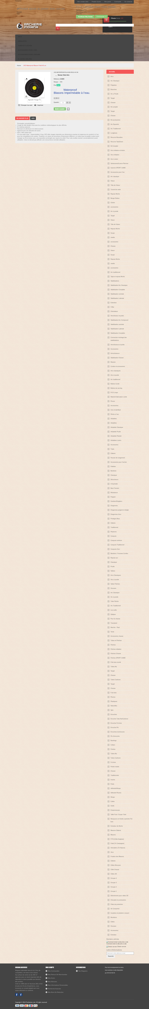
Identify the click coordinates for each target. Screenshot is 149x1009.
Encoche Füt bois (116, 723)
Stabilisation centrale (117, 294)
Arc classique (115, 176)
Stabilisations (115, 281)
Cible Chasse (115, 869)
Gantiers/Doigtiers (116, 501)
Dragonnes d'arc (116, 514)
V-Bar (112, 307)
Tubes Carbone (116, 679)
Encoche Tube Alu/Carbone (119, 719)
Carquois (113, 536)
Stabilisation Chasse (117, 357)
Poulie (113, 566)
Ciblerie (113, 453)
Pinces (113, 401)
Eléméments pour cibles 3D (119, 895)
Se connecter (128, 1)
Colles (113, 801)
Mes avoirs (51, 978)
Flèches (113, 645)
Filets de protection (117, 904)
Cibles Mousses (116, 865)
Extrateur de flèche (117, 826)
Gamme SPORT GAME (118, 168)
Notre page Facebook (16, 994)
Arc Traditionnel (116, 128)
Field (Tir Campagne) (117, 843)
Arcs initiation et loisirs (118, 150)
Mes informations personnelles (58, 985)
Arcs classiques (116, 371)
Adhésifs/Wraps (116, 788)
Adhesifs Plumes (116, 793)
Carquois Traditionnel (117, 545)
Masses (113, 362)
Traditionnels (115, 775)
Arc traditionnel (115, 272)
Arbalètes (114, 418)
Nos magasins (82, 971)
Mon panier (107, 1)
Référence (57, 79)
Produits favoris (96, 1)
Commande (117, 1)
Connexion (18, 1)
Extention (114, 302)
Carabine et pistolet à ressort (120, 913)
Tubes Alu (114, 666)
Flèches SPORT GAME (118, 658)
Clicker (113, 202)
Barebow (113, 471)
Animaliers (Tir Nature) (118, 848)
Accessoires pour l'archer (119, 462)
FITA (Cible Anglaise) (117, 839)
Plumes (113, 697)
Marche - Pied (115, 627)
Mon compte (50, 967)
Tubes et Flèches (116, 640)
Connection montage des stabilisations (119, 339)
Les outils (114, 610)
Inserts (113, 779)
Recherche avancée (54, 988)
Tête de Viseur (115, 185)
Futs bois (113, 692)
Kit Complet (114, 146)
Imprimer (40, 105)
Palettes (113, 466)
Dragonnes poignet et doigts (120, 510)
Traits (112, 449)
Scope (113, 233)
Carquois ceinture (116, 540)
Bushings (113, 740)
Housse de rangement (118, 458)
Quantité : (56, 102)
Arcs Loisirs (114, 159)
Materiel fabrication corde (119, 397)
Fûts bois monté (116, 662)
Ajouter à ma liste (68, 109)
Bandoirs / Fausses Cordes (119, 553)
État (55, 85)
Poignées (114, 85)
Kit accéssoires (115, 120)
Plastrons (114, 531)
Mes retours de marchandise (57, 974)
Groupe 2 (114, 887)
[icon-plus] (67, 102)
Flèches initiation (116, 649)
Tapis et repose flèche (118, 276)
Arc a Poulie (114, 94)
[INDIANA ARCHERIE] (29, 25)
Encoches (114, 714)
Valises (113, 571)
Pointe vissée (115, 766)
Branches (114, 89)
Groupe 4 (114, 878)
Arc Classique (115, 81)
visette (113, 237)
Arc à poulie (114, 211)
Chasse (113, 102)
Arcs (112, 76)
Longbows (114, 133)
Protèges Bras (115, 518)
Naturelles (114, 705)
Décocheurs (114, 479)
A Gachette (114, 484)
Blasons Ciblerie (116, 830)
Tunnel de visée (116, 189)
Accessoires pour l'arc (118, 172)
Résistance (114, 492)
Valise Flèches (115, 584)
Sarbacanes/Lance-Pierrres (119, 163)
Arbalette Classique (117, 427)
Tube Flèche (115, 601)
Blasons (113, 834)
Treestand (114, 623)
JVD (61, 82)
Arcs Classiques (116, 575)
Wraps (113, 797)
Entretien (113, 935)
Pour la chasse (115, 618)
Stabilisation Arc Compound (119, 320)
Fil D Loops (114, 392)
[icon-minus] (70, 102)
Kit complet (114, 107)
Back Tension (115, 488)
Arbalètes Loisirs (116, 440)
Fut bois (113, 762)
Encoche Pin (115, 727)
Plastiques (114, 701)
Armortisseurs (115, 353)
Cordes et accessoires (118, 366)
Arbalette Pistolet (116, 436)
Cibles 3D (114, 874)
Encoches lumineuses (118, 732)
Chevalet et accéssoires (118, 900)
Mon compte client (82, 1)
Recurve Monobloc (117, 137)
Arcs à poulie (115, 375)
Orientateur (114, 311)
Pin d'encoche (115, 736)
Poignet (113, 497)
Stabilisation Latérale (117, 298)
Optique (113, 614)
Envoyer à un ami (26, 105)
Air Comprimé (115, 908)
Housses (113, 588)
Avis (33, 118)
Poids (112, 784)
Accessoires (114, 349)
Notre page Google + (21, 994)
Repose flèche (115, 194)
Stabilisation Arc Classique (119, 285)
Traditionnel (114, 527)
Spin (112, 710)
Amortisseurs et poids (117, 344)
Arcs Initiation (115, 155)
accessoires (114, 207)
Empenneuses (115, 810)
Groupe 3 (114, 882)
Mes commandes (53, 971)
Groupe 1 (114, 891)
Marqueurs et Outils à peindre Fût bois (121, 820)
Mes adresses (52, 981)
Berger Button (115, 198)
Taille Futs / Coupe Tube (118, 814)
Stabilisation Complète (118, 289)
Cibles (113, 921)
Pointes (113, 749)
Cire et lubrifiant (116, 410)
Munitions (114, 917)
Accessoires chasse (117, 636)
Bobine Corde (115, 384)
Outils (112, 806)
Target (113, 98)
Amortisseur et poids (117, 315)
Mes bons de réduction (55, 992)
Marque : (56, 82)
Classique (114, 475)
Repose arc (114, 558)
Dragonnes (114, 505)
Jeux (112, 852)
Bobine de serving (116, 388)
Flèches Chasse (116, 653)
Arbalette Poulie (116, 431)
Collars (113, 745)
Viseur (113, 181)
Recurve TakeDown (117, 141)
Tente (112, 632)
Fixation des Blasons (117, 856)
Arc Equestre (115, 124)
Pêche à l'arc (115, 414)
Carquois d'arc (115, 549)
